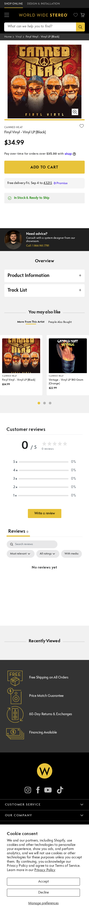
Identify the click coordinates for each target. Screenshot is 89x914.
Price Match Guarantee (46, 696)
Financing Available (43, 732)
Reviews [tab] (18, 531)
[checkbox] (71, 554)
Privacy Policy (44, 870)
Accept (43, 881)
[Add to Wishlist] (81, 126)
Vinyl (19, 36)
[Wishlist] (76, 15)
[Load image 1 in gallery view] (44, 119)
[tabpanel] (44, 577)
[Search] (80, 26)
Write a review (44, 513)
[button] (83, 15)
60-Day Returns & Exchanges (50, 714)
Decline (43, 892)
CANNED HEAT (13, 127)
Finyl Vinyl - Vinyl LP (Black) (42, 36)
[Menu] (6, 15)
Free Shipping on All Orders (48, 677)
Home (8, 36)
